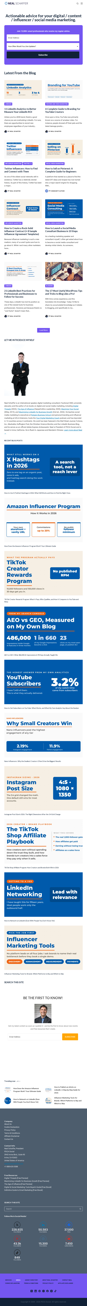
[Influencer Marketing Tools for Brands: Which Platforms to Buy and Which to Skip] (43, 948)
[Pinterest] (39, 1291)
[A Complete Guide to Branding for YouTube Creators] (64, 89)
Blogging (49, 286)
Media (18, 1280)
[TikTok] (55, 1291)
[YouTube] (51, 1291)
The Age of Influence (25, 409)
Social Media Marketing (55, 163)
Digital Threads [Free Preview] (16, 1178)
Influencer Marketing (13, 163)
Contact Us (8, 1139)
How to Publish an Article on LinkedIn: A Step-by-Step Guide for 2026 (67, 1090)
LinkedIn (8, 104)
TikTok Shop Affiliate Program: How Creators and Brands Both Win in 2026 (31, 868)
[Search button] (80, 1209)
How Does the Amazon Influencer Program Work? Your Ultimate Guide (30, 546)
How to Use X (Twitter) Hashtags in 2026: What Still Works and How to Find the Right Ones (37, 493)
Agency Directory (31, 1280)
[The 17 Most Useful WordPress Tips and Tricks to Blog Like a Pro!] (64, 271)
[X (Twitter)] (31, 1291)
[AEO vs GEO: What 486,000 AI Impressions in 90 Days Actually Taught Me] (43, 629)
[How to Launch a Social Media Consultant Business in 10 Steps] (64, 208)
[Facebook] (47, 1291)
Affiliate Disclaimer (11, 1136)
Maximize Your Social (70, 409)
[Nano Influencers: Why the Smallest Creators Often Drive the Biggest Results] (43, 735)
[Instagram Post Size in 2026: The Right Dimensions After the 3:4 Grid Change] (43, 788)
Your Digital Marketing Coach (47, 418)
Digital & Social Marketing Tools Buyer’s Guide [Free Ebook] (27, 1187)
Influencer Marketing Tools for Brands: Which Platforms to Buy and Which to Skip (34, 974)
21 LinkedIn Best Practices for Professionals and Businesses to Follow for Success (20, 293)
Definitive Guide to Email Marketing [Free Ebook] (23, 1190)
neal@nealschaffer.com (13, 1164)
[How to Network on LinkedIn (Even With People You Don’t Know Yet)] (43, 894)
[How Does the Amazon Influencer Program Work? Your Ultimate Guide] (43, 520)
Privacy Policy (10, 1130)
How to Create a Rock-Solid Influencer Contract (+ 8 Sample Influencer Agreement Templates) (21, 231)
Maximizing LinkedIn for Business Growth (35, 412)
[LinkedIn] (35, 1291)
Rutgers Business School (41, 415)
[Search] (77, 3)
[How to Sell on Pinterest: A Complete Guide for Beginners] (64, 149)
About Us (8, 1124)
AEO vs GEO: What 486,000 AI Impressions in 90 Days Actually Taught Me (31, 655)
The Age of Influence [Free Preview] (18, 1184)
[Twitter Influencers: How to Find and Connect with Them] (23, 149)
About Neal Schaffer (50, 1280)
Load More (43, 330)
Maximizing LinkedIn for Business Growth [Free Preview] (26, 1181)
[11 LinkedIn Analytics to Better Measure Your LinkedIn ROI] (23, 89)
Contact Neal (67, 1280)
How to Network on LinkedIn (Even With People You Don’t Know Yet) (29, 921)
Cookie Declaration (11, 1127)
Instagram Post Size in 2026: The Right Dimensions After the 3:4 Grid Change (32, 814)
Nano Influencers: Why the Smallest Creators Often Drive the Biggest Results (32, 761)
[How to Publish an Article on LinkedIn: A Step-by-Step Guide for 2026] (48, 1090)
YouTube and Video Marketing (57, 104)
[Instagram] (43, 1291)
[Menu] (82, 3)
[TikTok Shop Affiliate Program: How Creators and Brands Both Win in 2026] (43, 841)
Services (8, 1280)
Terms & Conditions (12, 1133)
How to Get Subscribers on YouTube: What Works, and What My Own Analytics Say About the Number (41, 708)
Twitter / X (28, 163)
